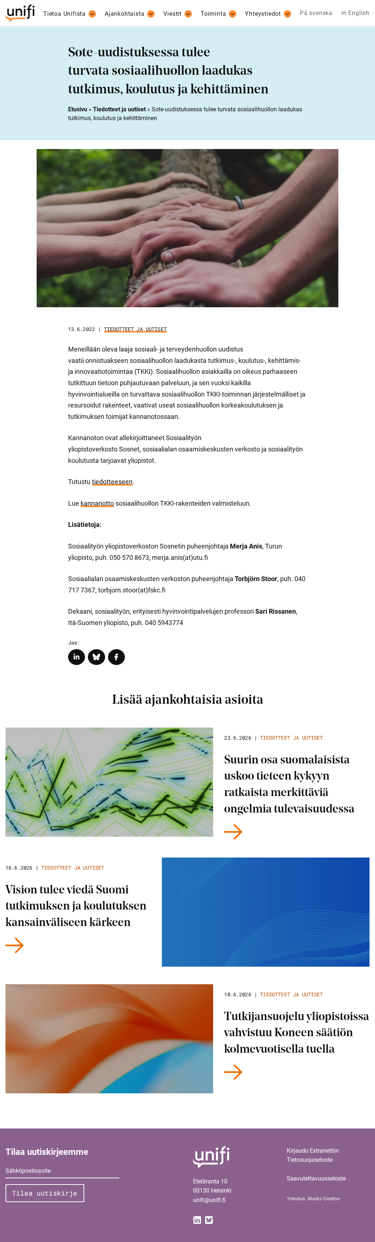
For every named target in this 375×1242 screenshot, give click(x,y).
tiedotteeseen (112, 482)
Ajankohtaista (124, 14)
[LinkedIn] (197, 1219)
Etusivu (77, 109)
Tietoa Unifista (64, 14)
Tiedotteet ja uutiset (119, 109)
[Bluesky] (209, 1219)
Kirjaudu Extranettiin (313, 1150)
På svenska (316, 13)
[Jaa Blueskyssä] (96, 657)
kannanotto (97, 503)
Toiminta (213, 14)
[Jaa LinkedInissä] (76, 657)
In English (355, 13)
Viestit (172, 14)
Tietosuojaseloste (310, 1159)
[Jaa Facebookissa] (116, 657)
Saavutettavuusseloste (316, 1178)
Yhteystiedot (263, 14)
